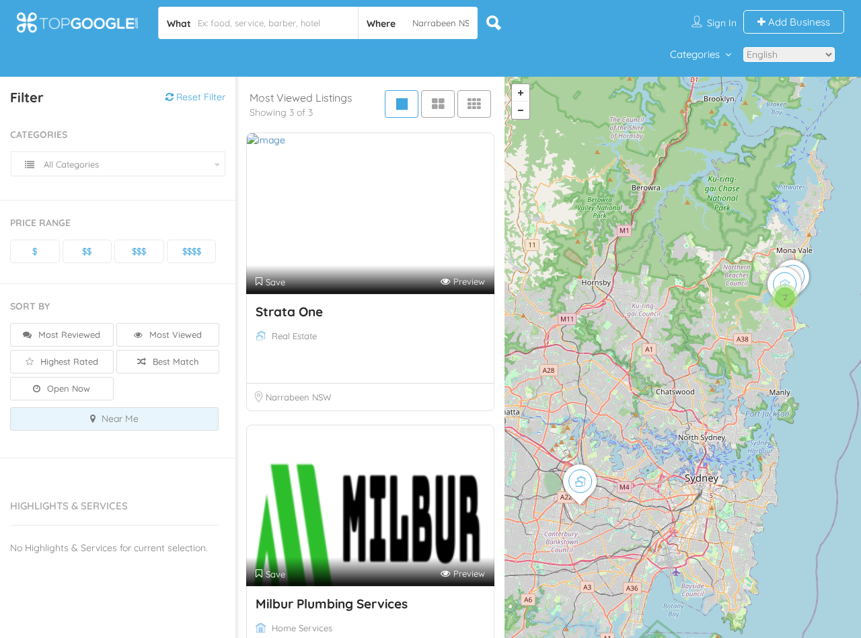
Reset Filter (199, 97)
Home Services (302, 628)
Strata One (289, 312)
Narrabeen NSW (299, 397)
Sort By (30, 306)
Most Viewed (174, 334)
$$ (86, 251)
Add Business (797, 21)
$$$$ (191, 251)
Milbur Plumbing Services (332, 604)
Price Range (40, 223)
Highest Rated (68, 361)
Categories (695, 54)
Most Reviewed (68, 334)
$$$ (139, 251)
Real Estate (294, 335)
